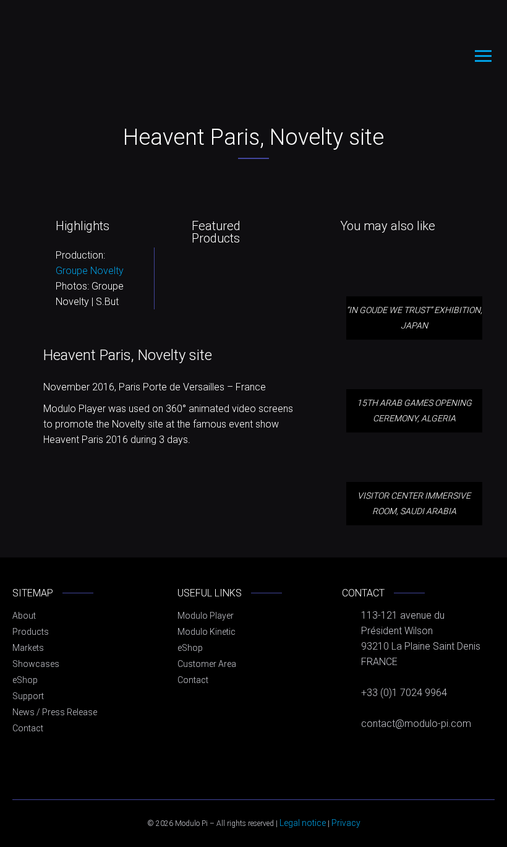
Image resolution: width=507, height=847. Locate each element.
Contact (27, 728)
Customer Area (206, 664)
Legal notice (302, 823)
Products (30, 632)
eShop (25, 680)
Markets (28, 648)
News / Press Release (54, 712)
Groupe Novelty (90, 271)
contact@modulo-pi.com (416, 723)
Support (28, 696)
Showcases (35, 664)
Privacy (345, 823)
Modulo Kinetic (206, 632)
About (24, 616)
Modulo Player (205, 616)
